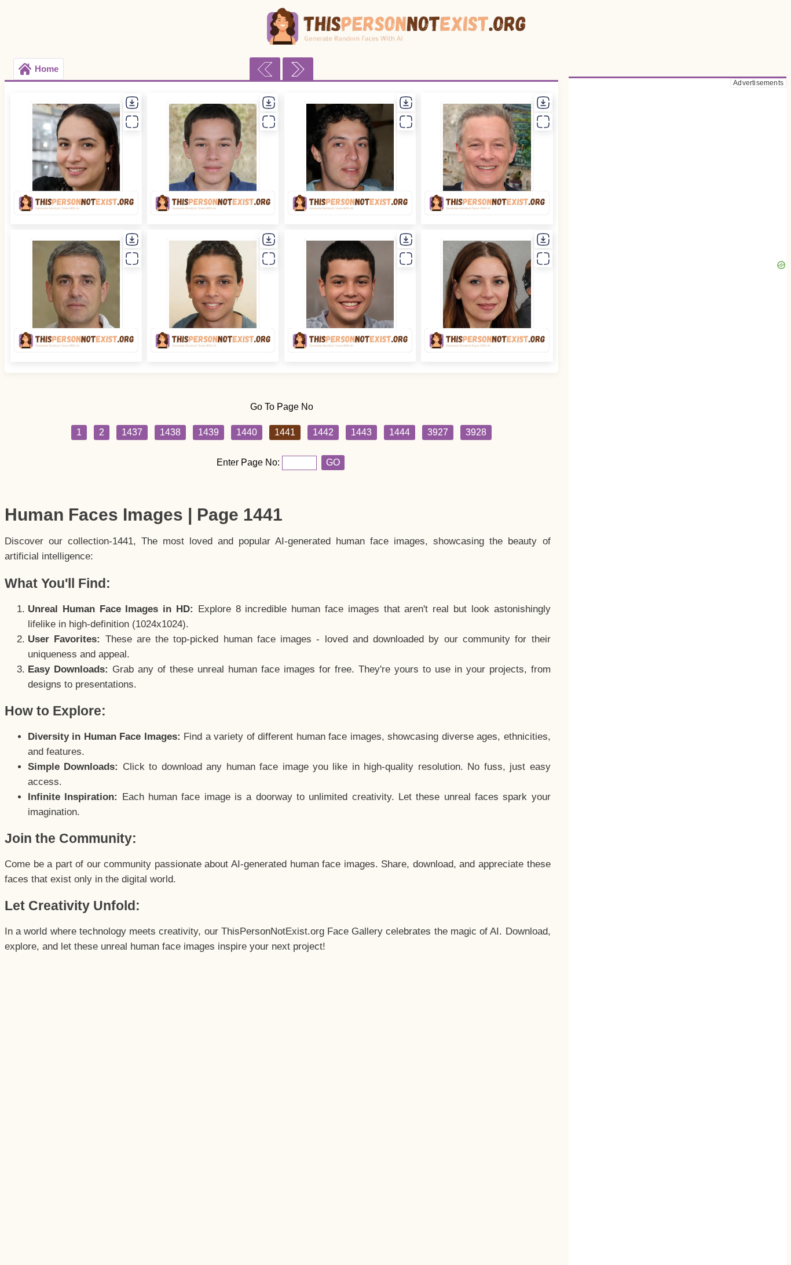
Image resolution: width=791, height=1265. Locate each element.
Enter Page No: (249, 462)
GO (333, 462)
